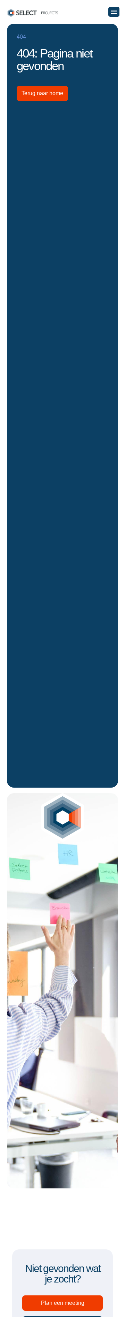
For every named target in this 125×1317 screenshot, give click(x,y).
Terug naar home (42, 93)
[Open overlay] (113, 12)
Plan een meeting (62, 1303)
